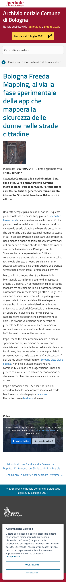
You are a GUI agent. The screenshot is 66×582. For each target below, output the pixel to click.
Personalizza (13, 556)
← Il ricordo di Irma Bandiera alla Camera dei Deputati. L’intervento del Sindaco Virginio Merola (31, 466)
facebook (42, 394)
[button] (33, 36)
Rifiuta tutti (33, 572)
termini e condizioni (45, 430)
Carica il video (22, 441)
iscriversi (28, 398)
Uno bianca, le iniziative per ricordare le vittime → (34, 475)
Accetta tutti (33, 564)
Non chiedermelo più (44, 441)
